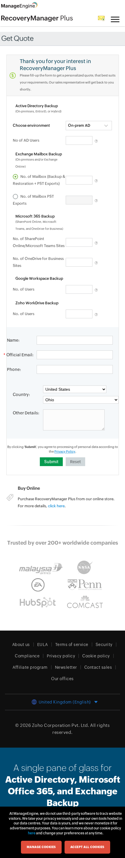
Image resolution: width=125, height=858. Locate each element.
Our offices (62, 679)
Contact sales (98, 667)
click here (56, 506)
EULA (42, 644)
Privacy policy (61, 656)
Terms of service (71, 644)
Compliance (27, 656)
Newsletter (66, 667)
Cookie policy (96, 656)
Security (104, 644)
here (31, 833)
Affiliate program (30, 667)
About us (21, 644)
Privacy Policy (64, 451)
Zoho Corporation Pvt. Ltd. (60, 725)
